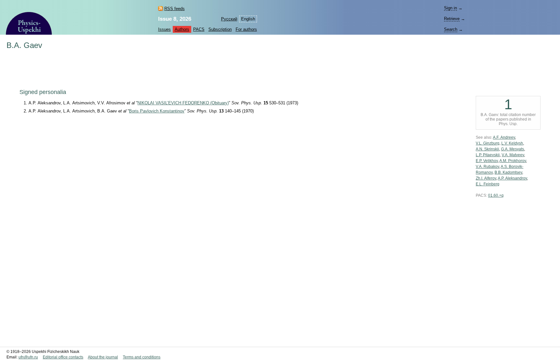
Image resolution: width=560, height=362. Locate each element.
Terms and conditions (141, 357)
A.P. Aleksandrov (512, 178)
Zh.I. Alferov (486, 178)
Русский (229, 19)
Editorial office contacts (63, 357)
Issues (164, 29)
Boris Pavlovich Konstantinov (156, 111)
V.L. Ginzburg (487, 143)
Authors (182, 29)
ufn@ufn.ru (28, 357)
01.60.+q (496, 195)
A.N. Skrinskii (487, 149)
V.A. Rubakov (487, 166)
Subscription (220, 29)
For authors (246, 29)
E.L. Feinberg (487, 184)
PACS (198, 29)
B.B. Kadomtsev (508, 172)
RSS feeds (174, 8)
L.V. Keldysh (512, 143)
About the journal (103, 357)
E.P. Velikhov (487, 160)
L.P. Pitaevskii (488, 155)
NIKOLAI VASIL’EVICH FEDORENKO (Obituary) (183, 102)
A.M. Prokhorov (512, 160)
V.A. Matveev (513, 155)
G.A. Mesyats (512, 149)
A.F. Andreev (504, 137)
